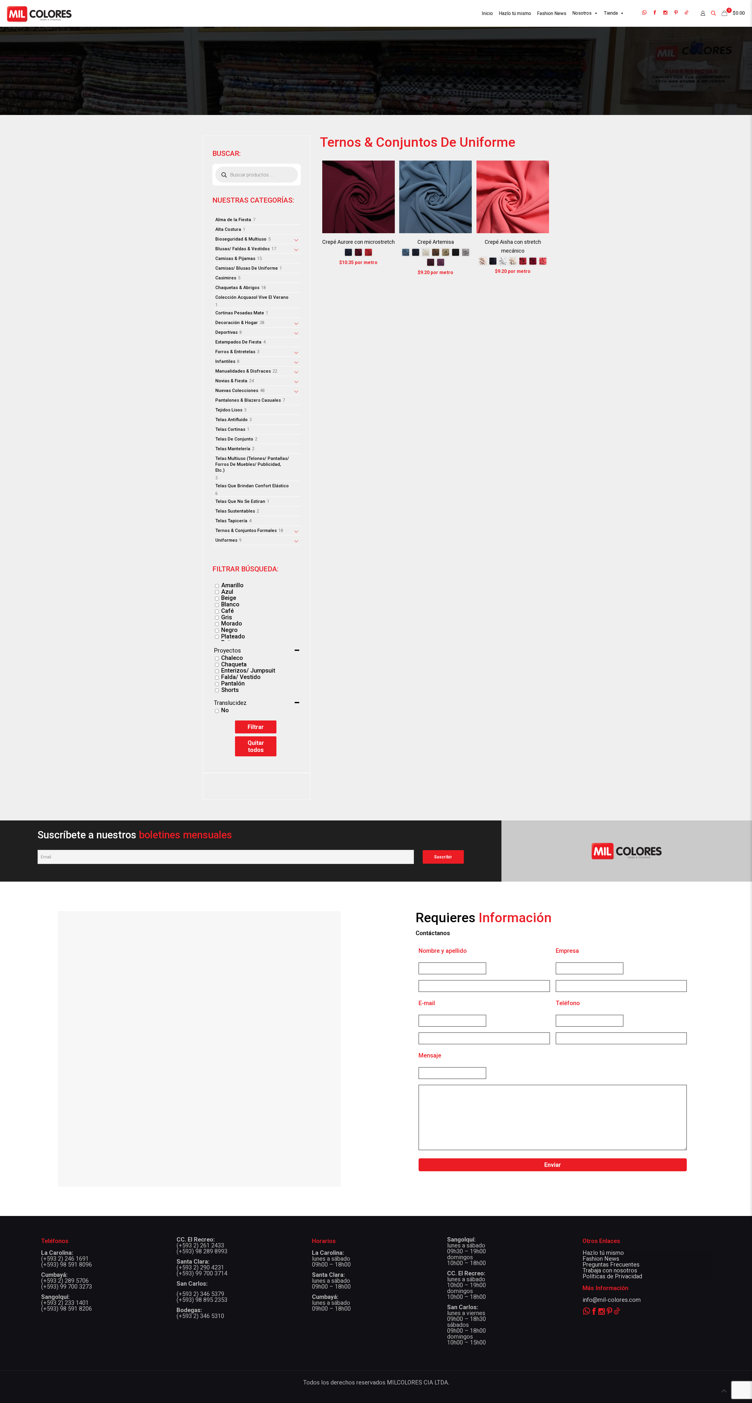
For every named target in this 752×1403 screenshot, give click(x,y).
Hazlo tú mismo (603, 1253)
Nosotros (582, 13)
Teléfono (568, 1003)
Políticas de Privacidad (612, 1276)
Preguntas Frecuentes (611, 1264)
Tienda (611, 13)
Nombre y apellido (443, 951)
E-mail (427, 1003)
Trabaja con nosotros (610, 1270)
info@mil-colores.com (612, 1299)
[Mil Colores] (39, 13)
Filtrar (256, 726)
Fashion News (601, 1259)
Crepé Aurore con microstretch (358, 242)
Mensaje (430, 1055)
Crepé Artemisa (435, 242)
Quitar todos (256, 746)
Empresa (567, 951)
